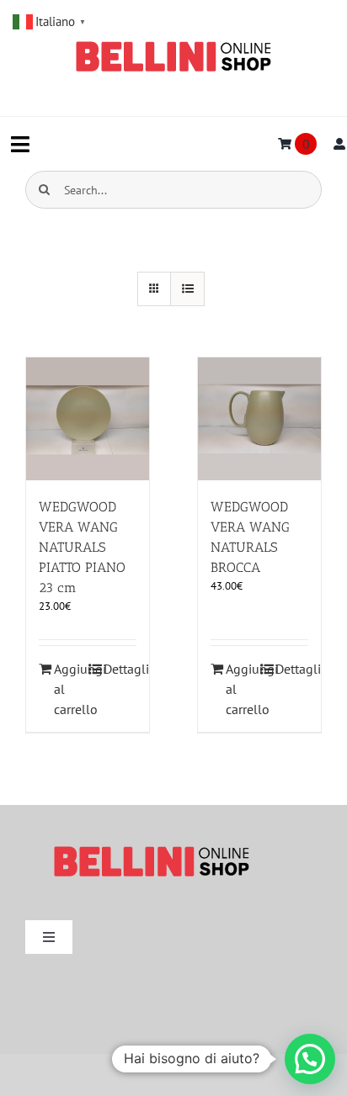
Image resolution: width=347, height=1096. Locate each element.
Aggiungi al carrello (70, 688)
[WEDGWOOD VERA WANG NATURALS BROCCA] (259, 418)
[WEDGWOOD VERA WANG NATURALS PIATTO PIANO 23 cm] (87, 418)
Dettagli (120, 668)
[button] (310, 1059)
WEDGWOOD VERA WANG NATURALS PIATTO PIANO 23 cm (82, 547)
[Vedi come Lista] (187, 289)
